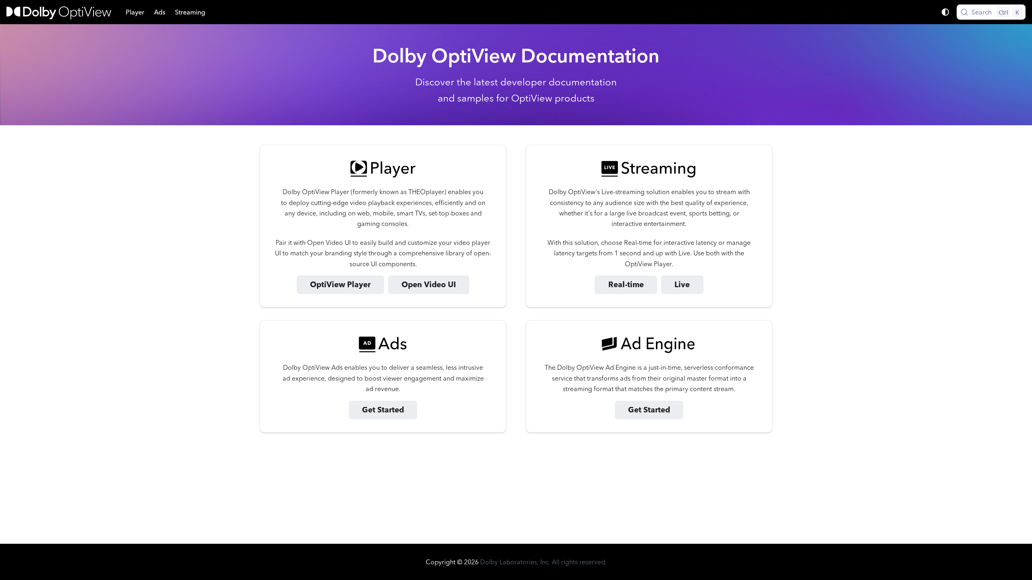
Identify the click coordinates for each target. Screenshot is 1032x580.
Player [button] (135, 12)
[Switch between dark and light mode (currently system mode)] (945, 12)
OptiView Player (340, 284)
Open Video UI (429, 284)
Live (682, 284)
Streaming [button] (190, 12)
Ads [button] (159, 12)
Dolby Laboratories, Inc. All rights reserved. (543, 562)
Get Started (383, 409)
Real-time (626, 284)
